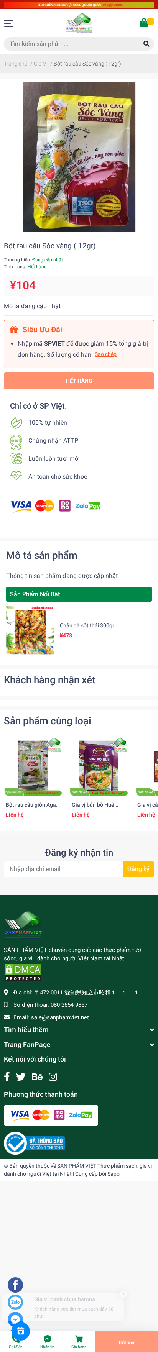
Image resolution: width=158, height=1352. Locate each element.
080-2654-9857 (69, 1004)
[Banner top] (79, 4)
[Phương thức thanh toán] (55, 506)
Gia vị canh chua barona (64, 1285)
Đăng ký (138, 869)
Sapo (113, 1174)
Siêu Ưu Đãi (41, 329)
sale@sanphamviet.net (60, 1017)
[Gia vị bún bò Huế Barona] (99, 767)
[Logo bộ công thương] (34, 1142)
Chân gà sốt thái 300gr (87, 625)
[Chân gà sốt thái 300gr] (30, 630)
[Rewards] (21, 1331)
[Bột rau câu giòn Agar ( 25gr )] (33, 767)
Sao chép (106, 354)
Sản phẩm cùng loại (47, 721)
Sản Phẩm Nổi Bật (35, 594)
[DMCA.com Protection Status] (23, 972)
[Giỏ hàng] (144, 23)
